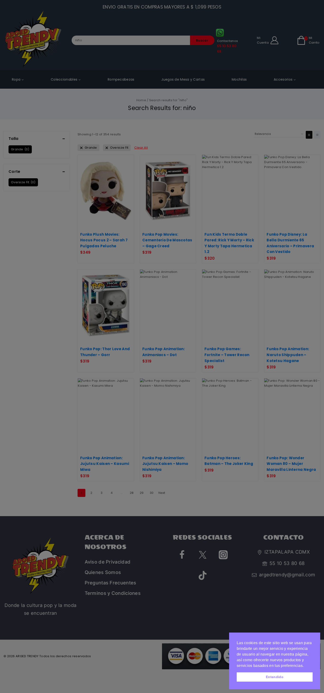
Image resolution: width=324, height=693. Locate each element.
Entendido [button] (274, 677)
